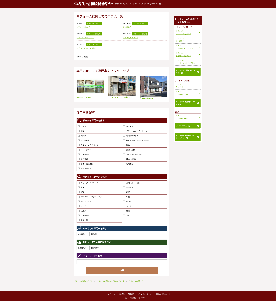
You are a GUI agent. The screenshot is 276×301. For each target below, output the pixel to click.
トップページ (110, 294)
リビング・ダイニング (89, 183)
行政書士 (129, 164)
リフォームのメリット (85, 38)
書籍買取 (84, 159)
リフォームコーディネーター (137, 131)
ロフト (128, 206)
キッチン (84, 206)
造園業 (83, 136)
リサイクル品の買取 (134, 154)
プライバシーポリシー (145, 294)
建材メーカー (86, 168)
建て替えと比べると (130, 38)
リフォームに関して (94, 23)
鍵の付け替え (131, 159)
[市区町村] (95, 234)
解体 (128, 145)
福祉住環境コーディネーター (137, 140)
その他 (128, 201)
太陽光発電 (85, 154)
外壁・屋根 (130, 150)
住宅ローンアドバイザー (90, 145)
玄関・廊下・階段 (133, 183)
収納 (82, 187)
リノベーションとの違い (86, 48)
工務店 (83, 126)
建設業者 (129, 126)
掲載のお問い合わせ (163, 294)
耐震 (128, 211)
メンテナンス (86, 150)
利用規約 (131, 294)
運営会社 (122, 294)
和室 (128, 197)
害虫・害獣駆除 (87, 164)
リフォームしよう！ (84, 27)
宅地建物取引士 (132, 136)
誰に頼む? (127, 27)
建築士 (83, 131)
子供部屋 (129, 187)
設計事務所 (85, 140)
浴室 (128, 192)
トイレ (128, 215)
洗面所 (83, 211)
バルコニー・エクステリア (91, 197)
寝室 (82, 192)
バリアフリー (86, 201)
